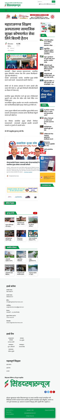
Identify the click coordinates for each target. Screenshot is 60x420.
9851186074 (9, 291)
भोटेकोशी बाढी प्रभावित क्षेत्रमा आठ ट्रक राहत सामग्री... (49, 75)
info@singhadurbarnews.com (14, 302)
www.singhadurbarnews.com (14, 323)
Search (53, 1)
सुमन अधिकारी (11, 347)
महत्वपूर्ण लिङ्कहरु (13, 361)
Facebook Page (46, 185)
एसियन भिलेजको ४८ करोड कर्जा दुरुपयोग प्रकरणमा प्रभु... (49, 120)
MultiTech (52, 410)
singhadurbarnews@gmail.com (15, 307)
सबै (35, 213)
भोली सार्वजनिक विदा (48, 150)
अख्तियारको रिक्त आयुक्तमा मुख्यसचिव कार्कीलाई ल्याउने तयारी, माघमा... (48, 137)
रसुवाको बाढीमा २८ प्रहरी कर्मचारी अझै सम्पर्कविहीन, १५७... (49, 82)
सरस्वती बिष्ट (22, 347)
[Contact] (54, 392)
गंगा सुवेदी (22, 340)
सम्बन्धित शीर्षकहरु (12, 247)
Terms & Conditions (10, 414)
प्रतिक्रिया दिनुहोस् (10, 203)
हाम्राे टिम (10, 333)
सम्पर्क (7, 371)
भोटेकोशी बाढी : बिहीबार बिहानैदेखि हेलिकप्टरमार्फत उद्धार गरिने (49, 67)
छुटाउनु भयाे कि (10, 213)
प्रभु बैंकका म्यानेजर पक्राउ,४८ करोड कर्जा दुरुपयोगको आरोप (49, 112)
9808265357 (9, 297)
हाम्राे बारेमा (11, 286)
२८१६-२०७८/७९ (10, 317)
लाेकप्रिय (44, 105)
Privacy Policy (8, 412)
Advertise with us (9, 410)
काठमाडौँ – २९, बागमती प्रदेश (12, 312)
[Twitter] (48, 392)
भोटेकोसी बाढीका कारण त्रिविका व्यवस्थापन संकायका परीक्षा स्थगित (48, 43)
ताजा (43, 35)
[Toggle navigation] (6, 10)
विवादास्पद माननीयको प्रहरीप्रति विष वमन (49, 144)
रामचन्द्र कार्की (11, 342)
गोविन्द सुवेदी (11, 351)
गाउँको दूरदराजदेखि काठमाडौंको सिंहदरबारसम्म (13, 3)
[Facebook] (45, 392)
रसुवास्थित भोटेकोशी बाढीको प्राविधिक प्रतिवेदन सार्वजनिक (49, 51)
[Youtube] (51, 392)
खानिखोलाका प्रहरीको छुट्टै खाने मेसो (9, 240)
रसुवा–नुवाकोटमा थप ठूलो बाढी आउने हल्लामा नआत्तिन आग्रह (49, 59)
